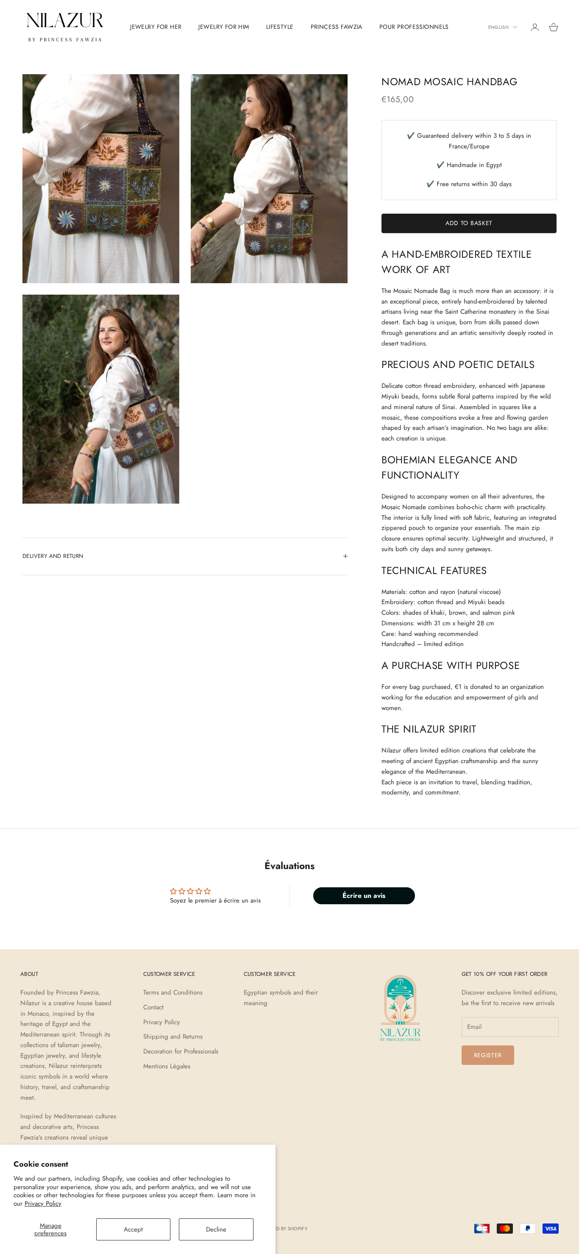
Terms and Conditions (173, 992)
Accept (133, 1229)
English (498, 27)
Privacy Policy (43, 1203)
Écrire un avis (363, 895)
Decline (216, 1229)
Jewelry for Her (155, 26)
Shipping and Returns (173, 1036)
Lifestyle (280, 26)
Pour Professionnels (414, 26)
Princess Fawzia (336, 26)
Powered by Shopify (282, 1228)
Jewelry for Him (223, 26)
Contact (153, 1007)
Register (488, 1055)
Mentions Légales (166, 1066)
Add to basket (469, 223)
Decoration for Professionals (180, 1051)
